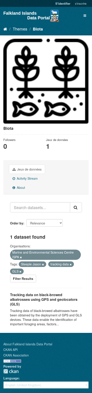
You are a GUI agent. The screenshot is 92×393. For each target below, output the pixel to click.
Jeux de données (29, 169)
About (20, 187)
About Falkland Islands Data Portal (27, 344)
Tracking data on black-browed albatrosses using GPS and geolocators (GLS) (43, 299)
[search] (76, 207)
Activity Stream (27, 178)
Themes (20, 29)
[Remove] (21, 257)
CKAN (11, 371)
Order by (16, 223)
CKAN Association (16, 355)
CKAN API (10, 349)
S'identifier (62, 3)
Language (11, 378)
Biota (38, 29)
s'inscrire (80, 3)
